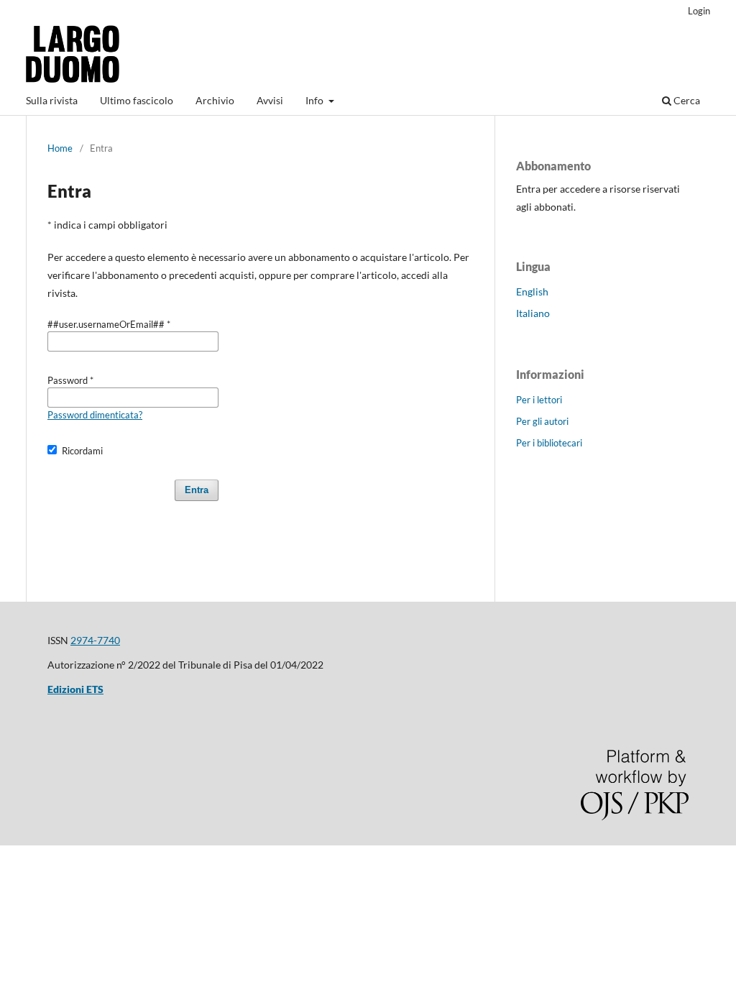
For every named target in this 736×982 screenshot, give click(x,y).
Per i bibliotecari (549, 443)
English (532, 291)
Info (315, 100)
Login (699, 11)
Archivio (215, 100)
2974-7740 (95, 640)
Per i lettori (539, 399)
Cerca (685, 100)
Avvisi (270, 100)
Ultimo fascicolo (136, 100)
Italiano (533, 313)
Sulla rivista (52, 100)
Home (60, 148)
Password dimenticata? (94, 415)
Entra (196, 490)
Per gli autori (542, 421)
